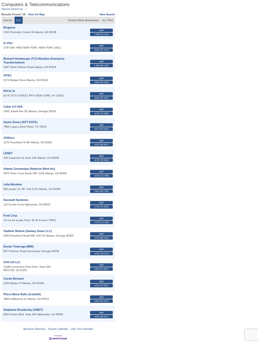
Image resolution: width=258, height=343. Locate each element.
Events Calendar (58, 328)
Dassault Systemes (16, 199)
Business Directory (34, 328)
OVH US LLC (12, 262)
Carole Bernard (13, 278)
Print (110, 20)
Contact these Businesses (83, 20)
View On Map (36, 14)
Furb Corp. (10, 215)
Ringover (9, 27)
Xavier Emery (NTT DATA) (20, 122)
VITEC (7, 75)
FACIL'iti (9, 90)
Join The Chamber (82, 328)
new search (107, 14)
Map (101, 30)
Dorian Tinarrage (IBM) (18, 246)
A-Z (18, 20)
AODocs (9, 137)
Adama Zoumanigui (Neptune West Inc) (29, 168)
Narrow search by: (12, 8)
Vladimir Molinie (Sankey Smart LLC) (27, 231)
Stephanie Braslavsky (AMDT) (23, 309)
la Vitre (8, 43)
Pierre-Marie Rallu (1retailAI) (22, 294)
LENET (8, 153)
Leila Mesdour (12, 184)
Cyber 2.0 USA (13, 106)
